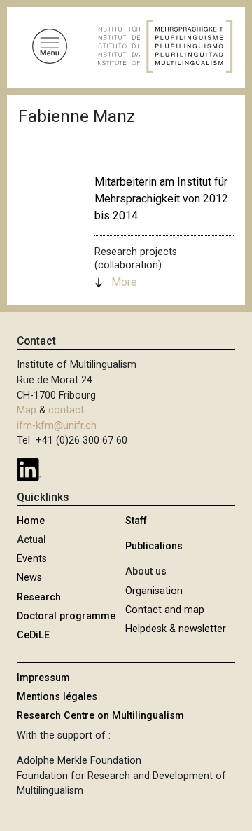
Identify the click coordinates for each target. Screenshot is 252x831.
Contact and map (164, 610)
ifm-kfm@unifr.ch (57, 426)
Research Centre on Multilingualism (100, 716)
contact (66, 410)
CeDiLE (33, 635)
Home (31, 521)
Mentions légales (57, 697)
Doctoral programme (66, 616)
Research (39, 597)
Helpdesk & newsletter (175, 629)
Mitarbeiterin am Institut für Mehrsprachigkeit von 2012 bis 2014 (161, 198)
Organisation (154, 591)
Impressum (43, 678)
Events (32, 559)
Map (26, 410)
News (29, 578)
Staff (136, 521)
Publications (154, 546)
